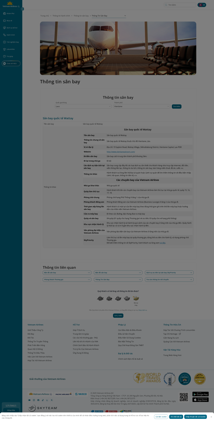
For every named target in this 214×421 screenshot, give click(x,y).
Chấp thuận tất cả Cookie (195, 417)
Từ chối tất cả (176, 417)
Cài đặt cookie (161, 417)
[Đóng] (211, 417)
